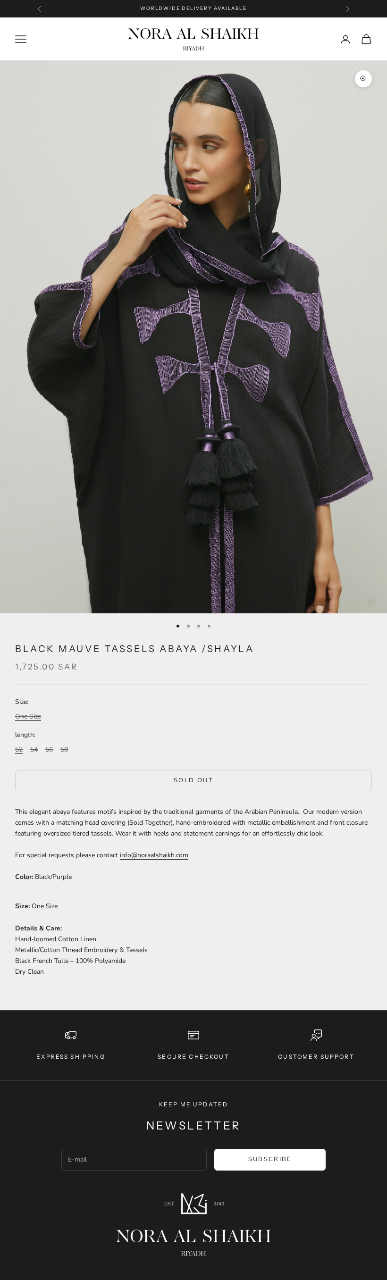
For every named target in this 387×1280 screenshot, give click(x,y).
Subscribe (270, 1159)
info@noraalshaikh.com (154, 855)
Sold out (193, 780)
